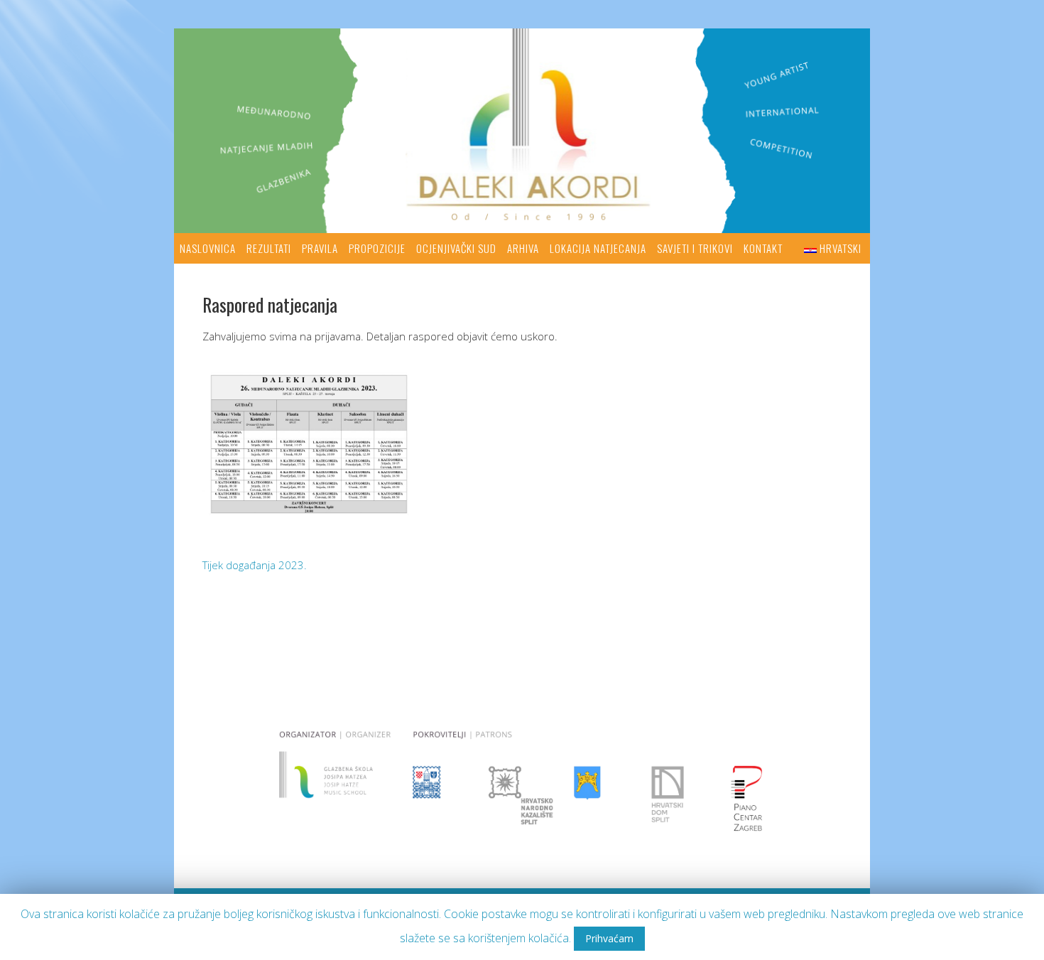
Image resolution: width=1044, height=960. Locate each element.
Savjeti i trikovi (695, 248)
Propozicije (377, 248)
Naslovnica (208, 248)
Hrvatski (840, 248)
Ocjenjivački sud (456, 248)
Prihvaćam (609, 938)
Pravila (320, 248)
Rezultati (268, 248)
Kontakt (763, 248)
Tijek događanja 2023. (254, 565)
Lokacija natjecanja (598, 248)
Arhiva (523, 248)
